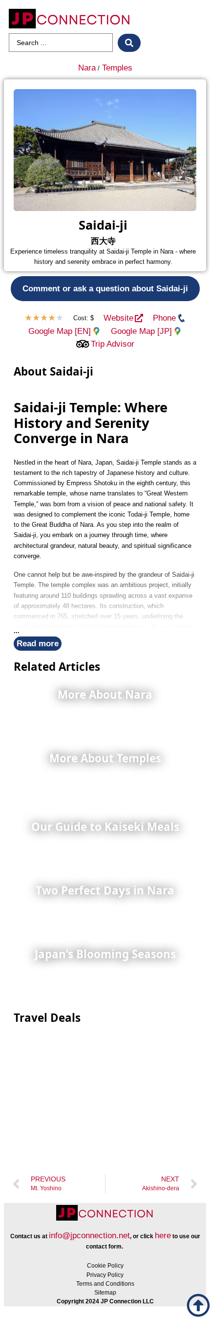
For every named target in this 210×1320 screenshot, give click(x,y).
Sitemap (105, 1292)
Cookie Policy (105, 1265)
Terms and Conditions (105, 1283)
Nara (87, 67)
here (163, 1235)
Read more (38, 643)
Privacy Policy (105, 1275)
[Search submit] (129, 43)
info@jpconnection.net (89, 1235)
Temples (117, 67)
